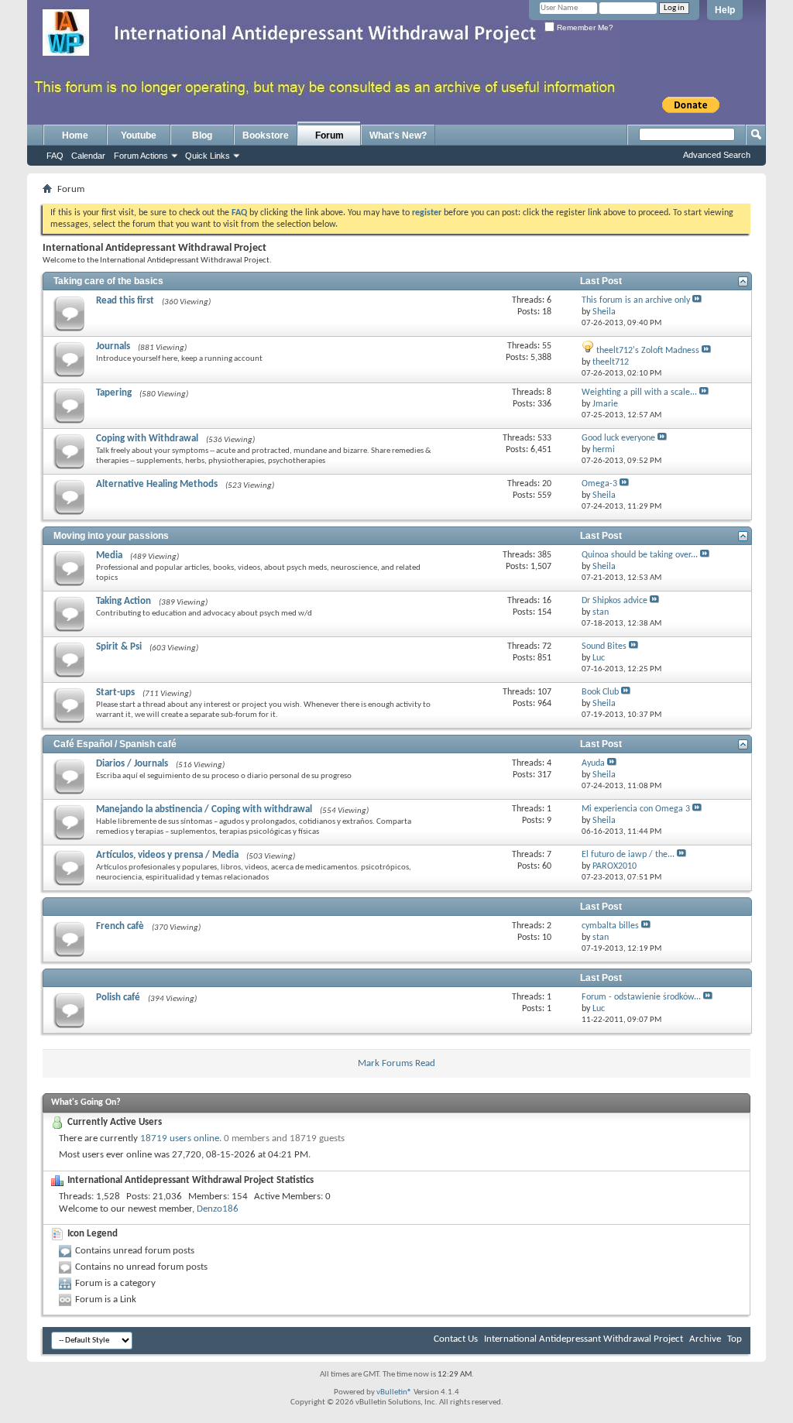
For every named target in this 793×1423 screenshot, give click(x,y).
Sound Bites (604, 646)
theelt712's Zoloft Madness (647, 350)
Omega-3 (599, 484)
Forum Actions (141, 155)
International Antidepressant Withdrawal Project (583, 1339)
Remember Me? (583, 27)
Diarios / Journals (132, 764)
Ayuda (593, 763)
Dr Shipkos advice (614, 600)
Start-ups (115, 692)
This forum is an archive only (636, 300)
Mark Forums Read (396, 1063)
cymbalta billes (610, 926)
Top (734, 1339)
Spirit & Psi (119, 647)
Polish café (118, 998)
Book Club (600, 692)
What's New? (398, 135)
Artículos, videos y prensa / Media (167, 855)
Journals (113, 346)
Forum (329, 135)
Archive (705, 1339)
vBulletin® (394, 1392)
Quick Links (207, 155)
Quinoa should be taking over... (640, 555)
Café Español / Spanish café (115, 744)
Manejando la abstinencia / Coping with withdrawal (204, 809)
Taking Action (123, 601)
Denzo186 (218, 1209)
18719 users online (179, 1138)
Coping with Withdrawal (147, 439)
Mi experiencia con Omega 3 (636, 809)
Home (75, 135)
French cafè (120, 926)
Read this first (125, 301)
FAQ (55, 155)
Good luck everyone (618, 438)
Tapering (114, 393)
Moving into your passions (111, 535)
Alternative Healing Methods (157, 484)
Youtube (138, 135)
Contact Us (456, 1339)
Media (109, 555)
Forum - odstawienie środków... (641, 997)
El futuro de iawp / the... (628, 854)
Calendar (88, 155)
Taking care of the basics (108, 281)
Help (725, 10)
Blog (202, 135)
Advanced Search (716, 154)
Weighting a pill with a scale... (639, 392)
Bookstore (265, 135)
